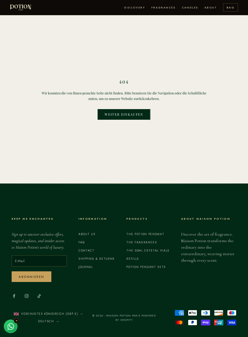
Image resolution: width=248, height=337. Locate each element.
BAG (230, 7)
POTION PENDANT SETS (146, 267)
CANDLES (190, 7)
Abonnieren (31, 276)
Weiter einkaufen (124, 114)
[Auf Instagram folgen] (26, 296)
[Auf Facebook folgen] (14, 296)
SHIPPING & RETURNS (96, 259)
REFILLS (132, 259)
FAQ (81, 242)
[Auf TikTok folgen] (39, 296)
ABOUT (210, 7)
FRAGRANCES (163, 7)
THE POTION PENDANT (145, 234)
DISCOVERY (134, 7)
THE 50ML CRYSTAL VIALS (148, 250)
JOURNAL (85, 267)
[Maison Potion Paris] (20, 7)
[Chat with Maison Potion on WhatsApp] (10, 326)
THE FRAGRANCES (141, 242)
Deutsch (46, 321)
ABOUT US (86, 234)
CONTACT (86, 250)
